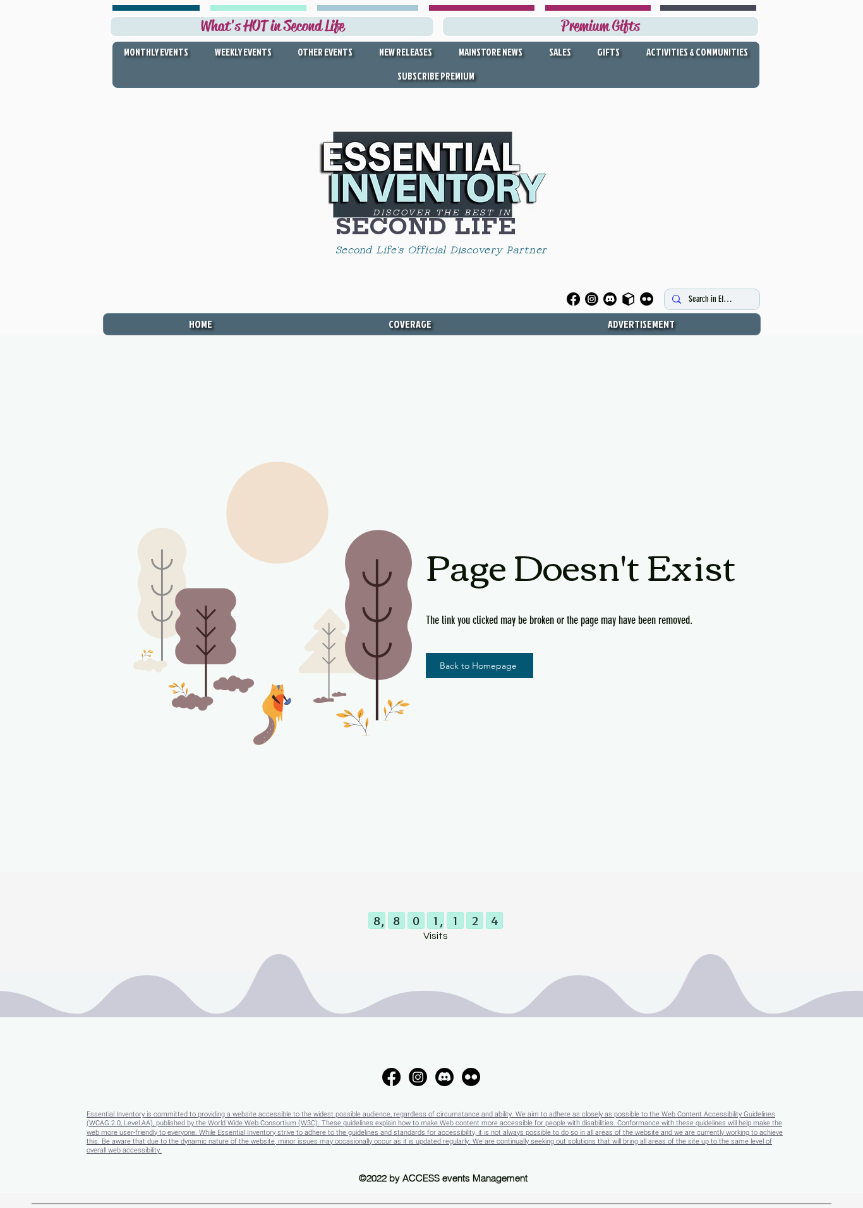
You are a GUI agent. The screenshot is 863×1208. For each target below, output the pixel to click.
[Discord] (610, 299)
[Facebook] (573, 299)
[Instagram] (591, 299)
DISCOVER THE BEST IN (442, 212)
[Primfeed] (628, 299)
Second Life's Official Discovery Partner (443, 251)
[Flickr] (646, 299)
